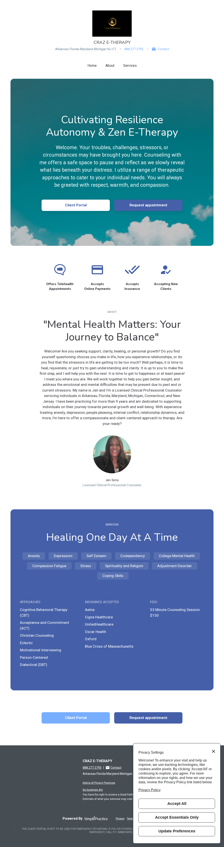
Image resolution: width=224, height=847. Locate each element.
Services (130, 65)
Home (92, 65)
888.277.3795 (133, 49)
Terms (131, 818)
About (109, 65)
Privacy (120, 818)
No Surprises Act (93, 789)
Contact (163, 49)
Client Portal (76, 205)
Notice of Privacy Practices (99, 782)
